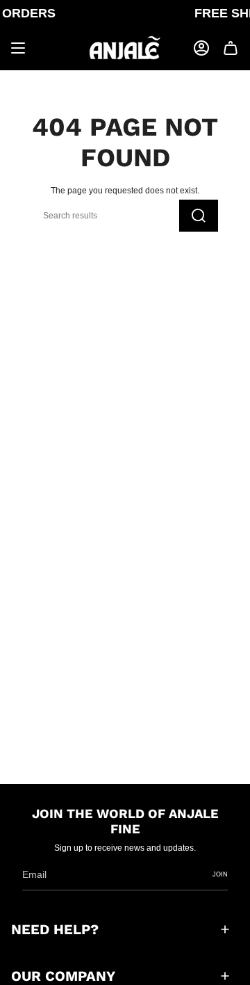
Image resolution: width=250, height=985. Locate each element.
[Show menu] (18, 48)
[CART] (230, 48)
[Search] (198, 216)
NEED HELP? (55, 929)
